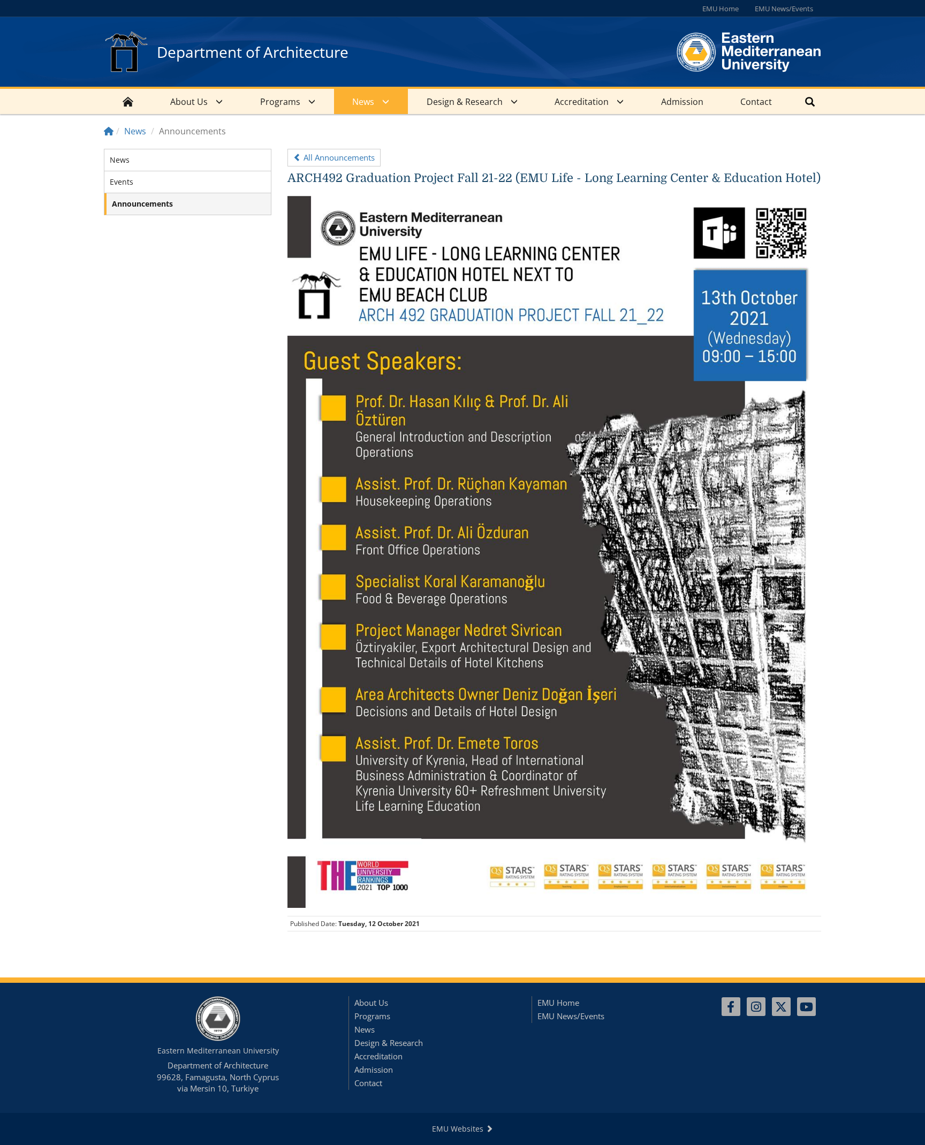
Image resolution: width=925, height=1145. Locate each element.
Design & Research (465, 102)
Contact (756, 102)
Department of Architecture (252, 52)
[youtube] (806, 1006)
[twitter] (781, 1006)
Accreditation (582, 102)
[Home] (108, 131)
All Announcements (338, 157)
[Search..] (810, 101)
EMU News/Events (784, 8)
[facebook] (731, 1006)
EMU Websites (459, 1129)
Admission (682, 102)
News (363, 102)
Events (121, 182)
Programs (280, 102)
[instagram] (756, 1006)
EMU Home (720, 8)
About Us (189, 102)
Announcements (142, 204)
